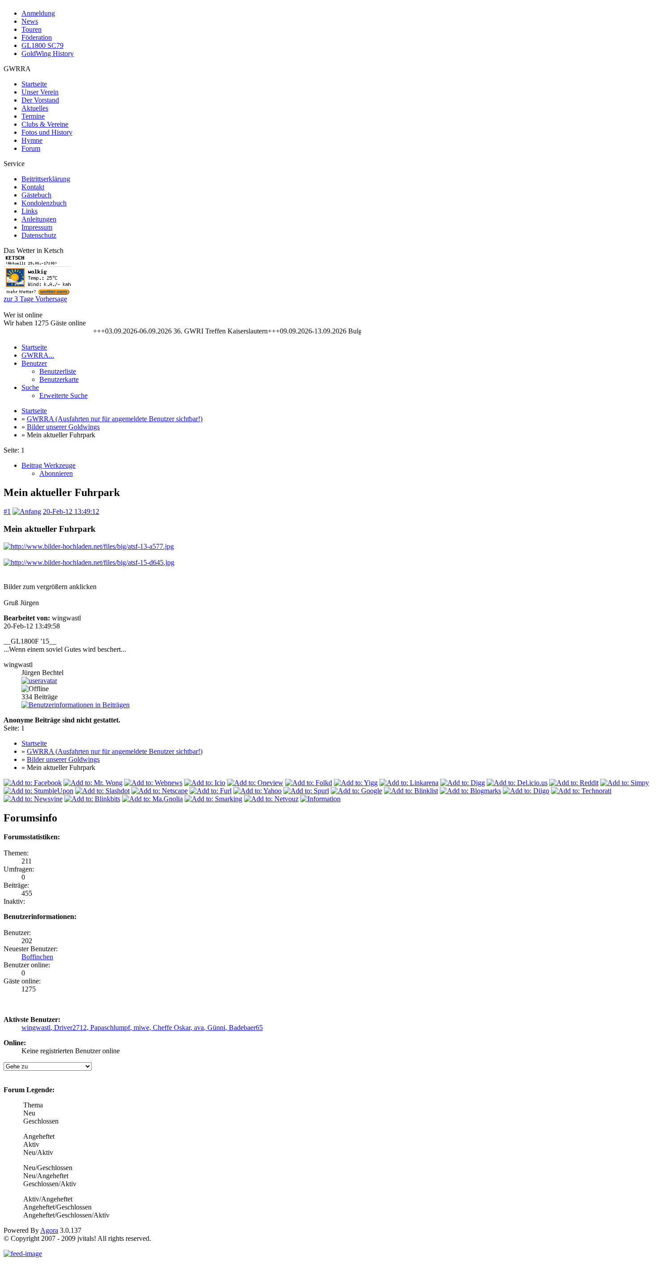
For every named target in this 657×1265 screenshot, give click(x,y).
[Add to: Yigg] (356, 782)
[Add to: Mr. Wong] (92, 782)
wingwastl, (37, 1027)
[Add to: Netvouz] (271, 799)
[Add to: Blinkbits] (92, 799)
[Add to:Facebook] (33, 782)
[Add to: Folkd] (308, 782)
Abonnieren (56, 473)
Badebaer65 (246, 1027)
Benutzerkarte (59, 379)
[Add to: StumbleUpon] (38, 791)
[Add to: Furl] (211, 791)
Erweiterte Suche (63, 395)
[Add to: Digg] (462, 782)
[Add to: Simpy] (624, 782)
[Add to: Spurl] (306, 791)
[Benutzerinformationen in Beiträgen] (75, 705)
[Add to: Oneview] (255, 782)
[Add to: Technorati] (581, 791)
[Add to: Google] (356, 791)
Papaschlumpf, (112, 1027)
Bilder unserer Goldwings (63, 427)
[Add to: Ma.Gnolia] (152, 799)
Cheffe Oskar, (173, 1027)
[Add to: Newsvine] (33, 799)
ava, (200, 1027)
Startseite (34, 347)
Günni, (218, 1027)
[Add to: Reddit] (573, 782)
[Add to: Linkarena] (408, 782)
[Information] (320, 799)
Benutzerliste (57, 371)
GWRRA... (37, 355)
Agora (49, 1230)
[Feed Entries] (23, 1253)
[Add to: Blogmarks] (470, 791)
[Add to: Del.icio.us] (517, 782)
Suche (30, 387)
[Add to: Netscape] (159, 791)
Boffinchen (37, 957)
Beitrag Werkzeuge (48, 465)
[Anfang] (27, 511)
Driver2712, (72, 1027)
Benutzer (34, 363)
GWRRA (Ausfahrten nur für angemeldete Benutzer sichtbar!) (114, 419)
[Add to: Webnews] (153, 782)
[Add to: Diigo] (526, 791)
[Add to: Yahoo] (257, 791)
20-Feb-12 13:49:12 (71, 511)
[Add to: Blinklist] (411, 791)
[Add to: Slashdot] (102, 791)
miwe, (143, 1027)
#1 (7, 511)
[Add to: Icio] (204, 782)
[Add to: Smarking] (213, 799)
